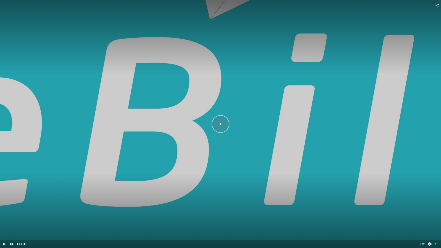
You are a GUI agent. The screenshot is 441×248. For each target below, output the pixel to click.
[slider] (220, 244)
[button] (220, 124)
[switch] (11, 244)
